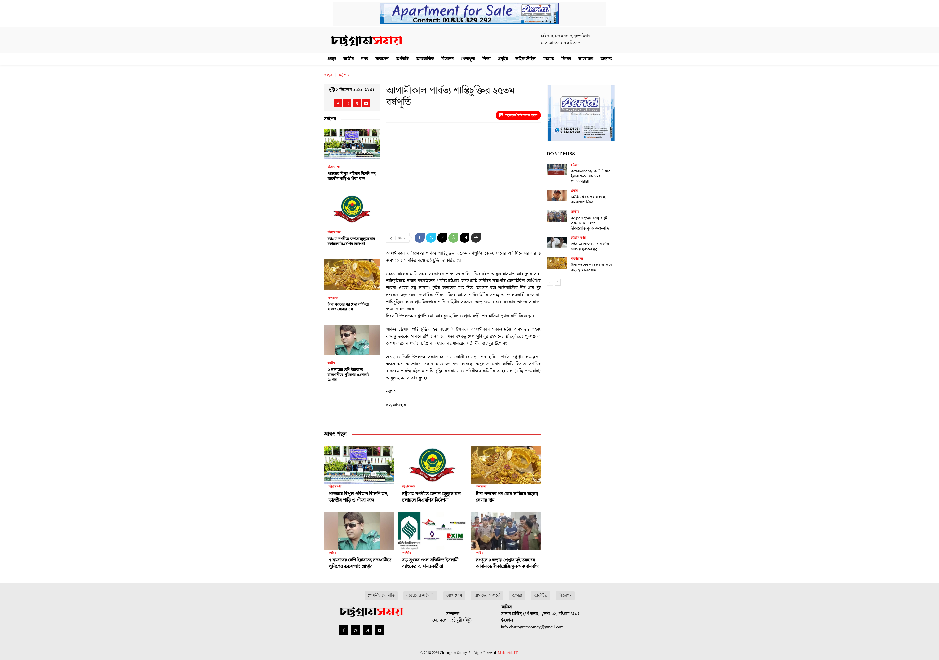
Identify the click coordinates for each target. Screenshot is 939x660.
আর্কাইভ (540, 596)
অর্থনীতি (406, 552)
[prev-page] (550, 282)
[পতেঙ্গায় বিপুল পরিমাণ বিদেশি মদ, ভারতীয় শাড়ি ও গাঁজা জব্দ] (352, 144)
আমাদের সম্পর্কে (487, 596)
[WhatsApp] (453, 238)
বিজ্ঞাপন (565, 596)
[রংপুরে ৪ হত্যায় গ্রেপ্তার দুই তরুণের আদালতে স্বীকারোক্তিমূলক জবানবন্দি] (506, 529)
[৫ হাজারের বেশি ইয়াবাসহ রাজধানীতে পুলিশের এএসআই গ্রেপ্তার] (352, 340)
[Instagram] (347, 103)
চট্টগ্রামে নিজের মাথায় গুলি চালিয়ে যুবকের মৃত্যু (590, 246)
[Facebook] (338, 103)
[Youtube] (366, 103)
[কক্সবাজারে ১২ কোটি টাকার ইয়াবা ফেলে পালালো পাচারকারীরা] (557, 169)
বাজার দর (333, 298)
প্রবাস (574, 191)
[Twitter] (357, 103)
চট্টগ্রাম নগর (334, 167)
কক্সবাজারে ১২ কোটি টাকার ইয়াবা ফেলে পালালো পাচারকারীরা (590, 176)
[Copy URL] (442, 238)
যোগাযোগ (454, 596)
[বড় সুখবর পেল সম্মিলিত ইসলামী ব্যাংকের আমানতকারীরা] (432, 529)
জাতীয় (331, 363)
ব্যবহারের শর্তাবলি (420, 596)
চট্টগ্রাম (344, 75)
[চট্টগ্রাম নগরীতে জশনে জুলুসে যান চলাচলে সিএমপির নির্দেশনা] (352, 209)
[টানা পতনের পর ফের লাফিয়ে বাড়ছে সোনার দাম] (352, 275)
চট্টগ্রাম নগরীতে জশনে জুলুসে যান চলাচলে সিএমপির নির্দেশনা (351, 241)
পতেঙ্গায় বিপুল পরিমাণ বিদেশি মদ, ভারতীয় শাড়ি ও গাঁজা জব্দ (352, 176)
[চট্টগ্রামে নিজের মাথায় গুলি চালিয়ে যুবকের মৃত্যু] (557, 242)
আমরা (517, 596)
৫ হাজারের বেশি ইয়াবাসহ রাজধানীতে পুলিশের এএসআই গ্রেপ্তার (348, 375)
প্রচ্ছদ (328, 75)
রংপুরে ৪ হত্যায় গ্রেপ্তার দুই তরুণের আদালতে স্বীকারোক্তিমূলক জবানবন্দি (507, 563)
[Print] (476, 238)
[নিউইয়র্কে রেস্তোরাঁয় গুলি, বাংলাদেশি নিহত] (557, 195)
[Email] (465, 238)
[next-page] (558, 282)
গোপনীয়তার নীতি (381, 596)
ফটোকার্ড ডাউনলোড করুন (521, 115)
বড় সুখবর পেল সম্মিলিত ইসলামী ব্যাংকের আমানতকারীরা (430, 563)
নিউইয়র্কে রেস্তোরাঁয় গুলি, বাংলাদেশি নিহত (588, 199)
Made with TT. (508, 653)
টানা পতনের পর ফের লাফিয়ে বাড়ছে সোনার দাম (348, 307)
